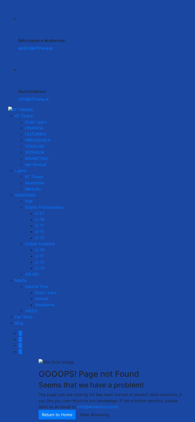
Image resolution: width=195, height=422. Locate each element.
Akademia (34, 182)
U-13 (39, 237)
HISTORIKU (35, 134)
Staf (29, 201)
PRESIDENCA (38, 140)
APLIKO (32, 274)
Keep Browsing (94, 414)
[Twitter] (20, 339)
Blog (19, 323)
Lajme (20, 170)
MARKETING (36, 158)
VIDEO (31, 310)
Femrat (41, 298)
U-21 (39, 213)
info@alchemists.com (97, 406)
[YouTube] (20, 351)
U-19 (39, 219)
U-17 (39, 225)
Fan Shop (24, 316)
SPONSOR (34, 152)
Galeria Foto (36, 286)
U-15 (39, 231)
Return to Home (57, 414)
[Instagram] (20, 345)
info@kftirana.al (33, 99)
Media (20, 280)
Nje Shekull (35, 164)
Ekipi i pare (35, 121)
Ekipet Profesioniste (44, 207)
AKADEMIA (25, 195)
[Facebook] (20, 333)
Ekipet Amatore (40, 243)
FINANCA (34, 128)
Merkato (33, 188)
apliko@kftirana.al (35, 48)
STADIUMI (34, 146)
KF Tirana (24, 115)
